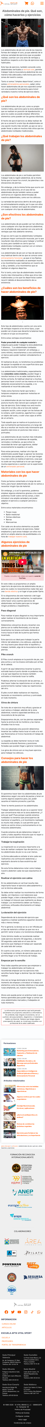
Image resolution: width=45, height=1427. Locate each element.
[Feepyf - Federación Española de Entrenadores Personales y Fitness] (22, 1180)
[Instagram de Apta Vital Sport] (26, 1312)
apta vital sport (6, 1146)
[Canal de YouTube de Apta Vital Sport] (19, 1312)
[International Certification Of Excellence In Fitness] (22, 1168)
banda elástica (11, 591)
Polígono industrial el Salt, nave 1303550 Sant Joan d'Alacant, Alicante (11, 1375)
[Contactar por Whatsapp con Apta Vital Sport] (32, 4)
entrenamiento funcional (11, 258)
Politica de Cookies (23, 1413)
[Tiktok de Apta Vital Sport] (32, 1312)
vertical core (28, 69)
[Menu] (26, 4)
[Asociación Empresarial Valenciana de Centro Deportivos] (11, 1241)
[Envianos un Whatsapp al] (39, 1312)
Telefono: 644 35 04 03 (10, 1380)
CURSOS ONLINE (9, 1324)
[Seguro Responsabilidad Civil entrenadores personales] (33, 1277)
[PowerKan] (11, 1265)
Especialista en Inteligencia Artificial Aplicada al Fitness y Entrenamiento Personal (28, 1073)
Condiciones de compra (22, 1423)
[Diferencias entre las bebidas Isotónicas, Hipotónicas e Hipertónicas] (10, 1089)
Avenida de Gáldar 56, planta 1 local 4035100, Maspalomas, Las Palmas (10, 1390)
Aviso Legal (22, 1419)
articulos (15, 1146)
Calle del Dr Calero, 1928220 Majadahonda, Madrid (31, 1374)
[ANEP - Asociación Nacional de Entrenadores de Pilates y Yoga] (22, 1193)
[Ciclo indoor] (33, 1265)
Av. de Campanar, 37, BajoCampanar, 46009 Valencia (11, 1361)
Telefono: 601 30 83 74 (10, 1364)
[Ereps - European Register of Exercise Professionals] (22, 1218)
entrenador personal (15, 466)
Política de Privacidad (22, 1409)
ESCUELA (6, 1338)
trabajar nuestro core (17, 536)
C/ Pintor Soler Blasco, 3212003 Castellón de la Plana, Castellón (32, 1360)
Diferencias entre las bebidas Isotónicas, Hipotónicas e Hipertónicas (27, 1089)
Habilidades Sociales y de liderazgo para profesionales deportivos (27, 1063)
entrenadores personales (18, 84)
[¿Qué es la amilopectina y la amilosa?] (10, 1116)
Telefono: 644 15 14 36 (31, 1364)
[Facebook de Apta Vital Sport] (6, 1312)
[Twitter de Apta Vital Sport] (13, 1312)
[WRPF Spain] (12, 1278)
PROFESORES (7, 1341)
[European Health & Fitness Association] (22, 1205)
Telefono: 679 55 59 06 (10, 1395)
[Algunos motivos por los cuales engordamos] (10, 1098)
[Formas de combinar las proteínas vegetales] (10, 1125)
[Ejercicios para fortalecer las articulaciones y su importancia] (10, 1134)
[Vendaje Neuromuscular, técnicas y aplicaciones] (10, 1107)
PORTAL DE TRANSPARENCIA (14, 1345)
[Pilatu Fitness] (33, 1253)
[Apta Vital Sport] (9, 4)
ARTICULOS (7, 1327)
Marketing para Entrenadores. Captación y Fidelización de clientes (28, 1053)
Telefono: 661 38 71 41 (31, 1393)
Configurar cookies (22, 1416)
